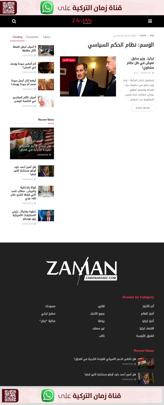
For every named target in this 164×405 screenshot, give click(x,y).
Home (143, 35)
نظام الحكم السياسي (124, 35)
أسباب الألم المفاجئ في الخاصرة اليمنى (24, 99)
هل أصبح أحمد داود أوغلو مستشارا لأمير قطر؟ (25, 170)
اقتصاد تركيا (147, 328)
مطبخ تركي (48, 313)
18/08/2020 (146, 73)
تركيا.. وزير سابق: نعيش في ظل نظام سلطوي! (140, 63)
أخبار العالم (147, 313)
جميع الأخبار (68, 60)
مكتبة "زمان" (47, 321)
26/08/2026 (43, 155)
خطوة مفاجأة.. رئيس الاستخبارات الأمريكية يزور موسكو (24, 215)
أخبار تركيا (148, 321)
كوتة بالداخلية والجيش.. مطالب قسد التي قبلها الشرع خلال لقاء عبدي (23, 193)
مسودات (50, 306)
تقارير (101, 306)
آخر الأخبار (148, 306)
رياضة (101, 321)
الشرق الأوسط (145, 336)
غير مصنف (98, 328)
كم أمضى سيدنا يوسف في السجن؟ (23, 65)
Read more (143, 108)
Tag (152, 35)
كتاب (102, 336)
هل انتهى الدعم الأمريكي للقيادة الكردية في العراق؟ (34, 147)
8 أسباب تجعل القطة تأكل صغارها (24, 48)
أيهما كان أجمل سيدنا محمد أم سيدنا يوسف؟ (23, 82)
